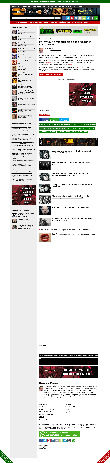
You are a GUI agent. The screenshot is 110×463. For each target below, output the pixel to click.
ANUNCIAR (26, 6)
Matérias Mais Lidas (19, 27)
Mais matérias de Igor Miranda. (53, 398)
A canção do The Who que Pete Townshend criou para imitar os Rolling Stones (26, 92)
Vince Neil (48, 62)
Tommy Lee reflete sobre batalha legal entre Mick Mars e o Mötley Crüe (73, 185)
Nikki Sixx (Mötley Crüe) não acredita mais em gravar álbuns (71, 163)
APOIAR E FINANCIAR (46, 414)
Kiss (70, 64)
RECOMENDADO (69, 406)
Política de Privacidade (59, 428)
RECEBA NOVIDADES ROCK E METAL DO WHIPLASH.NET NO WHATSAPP (55, 1)
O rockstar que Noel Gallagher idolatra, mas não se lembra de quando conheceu (23, 135)
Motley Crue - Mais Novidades (51, 74)
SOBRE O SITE (16, 6)
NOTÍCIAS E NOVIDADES (19, 22)
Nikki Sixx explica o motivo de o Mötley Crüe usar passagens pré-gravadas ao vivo (70, 174)
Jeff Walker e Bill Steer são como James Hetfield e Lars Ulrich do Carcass (22, 176)
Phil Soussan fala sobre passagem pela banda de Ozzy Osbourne (65, 230)
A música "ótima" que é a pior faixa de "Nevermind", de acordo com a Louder (21, 165)
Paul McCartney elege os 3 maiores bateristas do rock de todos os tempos (25, 116)
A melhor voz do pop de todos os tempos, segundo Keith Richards (26, 103)
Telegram (81, 128)
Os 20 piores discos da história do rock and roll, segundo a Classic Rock (27, 38)
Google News (71, 132)
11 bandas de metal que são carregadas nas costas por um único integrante (26, 44)
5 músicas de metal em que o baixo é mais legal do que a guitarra (25, 80)
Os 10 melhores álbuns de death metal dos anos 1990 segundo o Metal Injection (26, 50)
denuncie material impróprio (80, 427)
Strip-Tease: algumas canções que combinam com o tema (73, 234)
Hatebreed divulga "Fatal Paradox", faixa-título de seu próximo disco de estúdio (23, 139)
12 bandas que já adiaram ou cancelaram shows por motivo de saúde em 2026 (22, 153)
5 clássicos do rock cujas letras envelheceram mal (70, 207)
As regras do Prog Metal (24, 219)
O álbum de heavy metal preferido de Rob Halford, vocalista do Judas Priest (24, 56)
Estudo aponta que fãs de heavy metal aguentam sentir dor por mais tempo (21, 127)
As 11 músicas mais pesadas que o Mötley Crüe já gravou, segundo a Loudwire (73, 219)
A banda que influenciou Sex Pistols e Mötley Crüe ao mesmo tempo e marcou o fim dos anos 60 (71, 197)
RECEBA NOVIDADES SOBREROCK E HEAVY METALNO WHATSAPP (6, 457)
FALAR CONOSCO (78, 6)
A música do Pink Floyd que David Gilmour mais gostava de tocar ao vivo (27, 62)
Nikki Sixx (78, 67)
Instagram (44, 132)
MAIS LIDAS (67, 409)
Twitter (53, 132)
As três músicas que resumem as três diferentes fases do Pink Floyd (26, 74)
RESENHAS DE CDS (50, 22)
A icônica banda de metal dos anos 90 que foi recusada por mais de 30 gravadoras (25, 227)
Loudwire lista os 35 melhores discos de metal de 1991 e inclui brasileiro (26, 98)
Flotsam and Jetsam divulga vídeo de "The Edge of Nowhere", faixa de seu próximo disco (23, 146)
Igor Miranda (50, 48)
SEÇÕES (66, 22)
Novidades (42, 38)
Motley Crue (49, 38)
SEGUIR (68, 6)
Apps (86, 132)
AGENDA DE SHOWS (35, 22)
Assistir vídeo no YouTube (46, 110)
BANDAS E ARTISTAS (82, 22)
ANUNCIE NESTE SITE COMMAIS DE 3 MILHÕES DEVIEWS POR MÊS (104, 457)
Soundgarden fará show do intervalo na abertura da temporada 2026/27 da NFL (25, 86)
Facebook (90, 128)
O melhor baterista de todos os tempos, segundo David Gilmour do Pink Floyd (26, 32)
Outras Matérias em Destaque (23, 124)
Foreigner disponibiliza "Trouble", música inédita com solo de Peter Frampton (26, 110)
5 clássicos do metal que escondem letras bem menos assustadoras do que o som (23, 161)
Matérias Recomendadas (21, 210)
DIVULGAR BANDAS (57, 6)
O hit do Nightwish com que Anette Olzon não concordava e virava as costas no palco (23, 172)
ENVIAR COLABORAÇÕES (40, 6)
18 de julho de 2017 (56, 50)
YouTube (61, 132)
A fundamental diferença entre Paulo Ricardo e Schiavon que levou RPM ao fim (26, 215)
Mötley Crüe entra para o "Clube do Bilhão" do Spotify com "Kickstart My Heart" (72, 152)
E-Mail (80, 132)
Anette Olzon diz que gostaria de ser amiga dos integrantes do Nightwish (23, 142)
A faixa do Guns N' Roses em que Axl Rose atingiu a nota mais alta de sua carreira (27, 68)
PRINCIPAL (67, 404)
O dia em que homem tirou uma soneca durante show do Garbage (22, 180)
